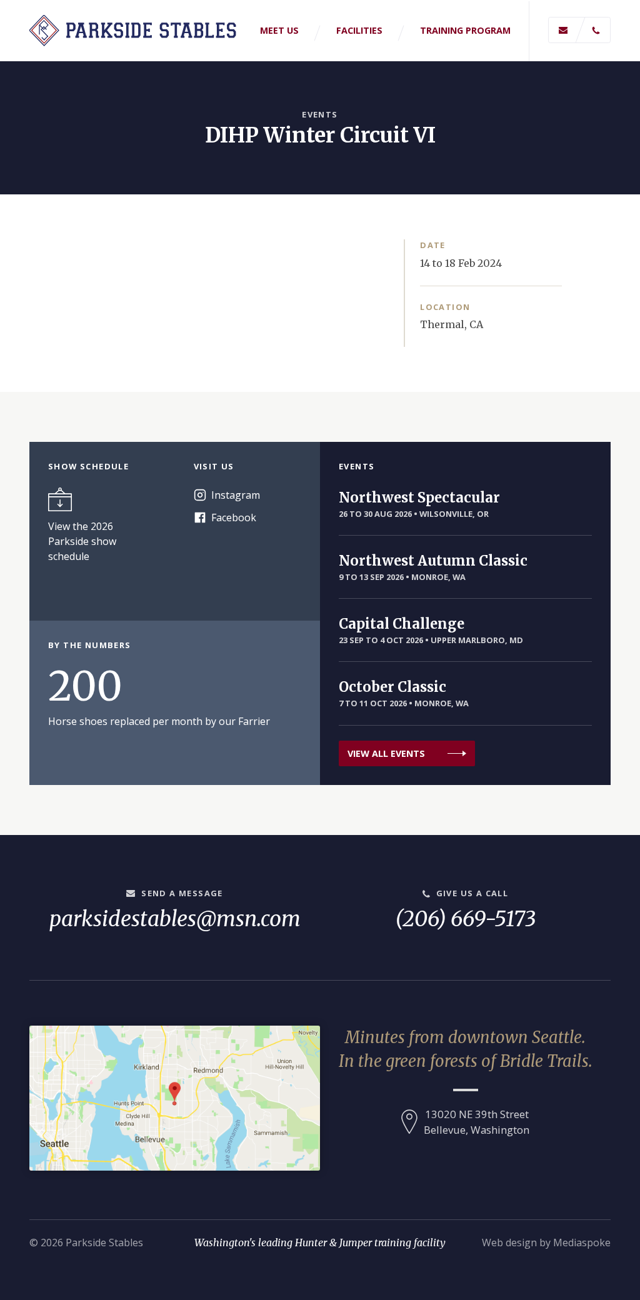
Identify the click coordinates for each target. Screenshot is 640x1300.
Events (320, 114)
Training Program (465, 30)
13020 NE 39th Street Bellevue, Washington (476, 1122)
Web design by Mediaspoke (546, 1242)
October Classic (392, 687)
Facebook (233, 517)
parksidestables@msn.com (175, 919)
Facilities (359, 30)
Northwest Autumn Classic (433, 560)
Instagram (235, 495)
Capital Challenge (401, 623)
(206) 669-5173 (465, 919)
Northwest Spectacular (419, 497)
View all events (386, 753)
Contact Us (579, 30)
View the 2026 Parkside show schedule (82, 541)
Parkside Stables (135, 30)
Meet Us (279, 30)
